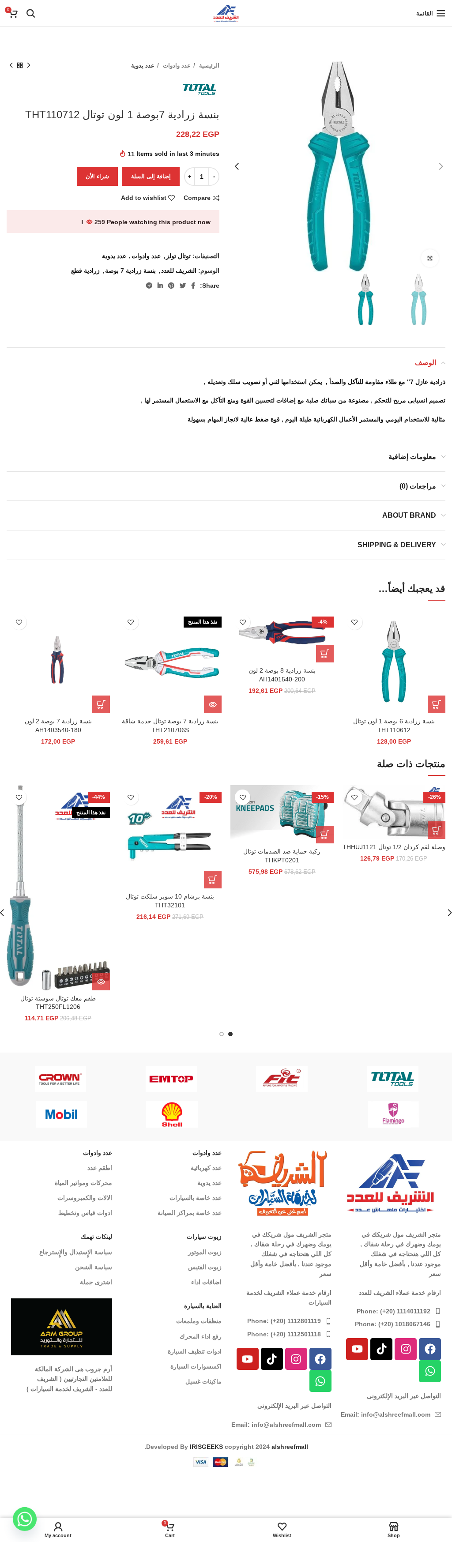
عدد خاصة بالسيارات (196, 1197)
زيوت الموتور (205, 1252)
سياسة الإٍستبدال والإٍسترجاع (75, 1252)
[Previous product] (28, 65)
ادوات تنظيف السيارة (195, 1351)
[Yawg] (167, 1079)
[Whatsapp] (430, 1371)
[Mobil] (356, 1114)
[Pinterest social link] (171, 285)
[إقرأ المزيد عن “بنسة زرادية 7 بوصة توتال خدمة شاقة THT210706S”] (213, 704)
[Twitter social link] (182, 285)
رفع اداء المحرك (201, 1336)
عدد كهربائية (206, 1167)
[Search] (31, 13)
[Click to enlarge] (430, 258)
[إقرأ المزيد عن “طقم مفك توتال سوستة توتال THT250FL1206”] (101, 981)
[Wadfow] (56, 1079)
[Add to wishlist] (354, 622)
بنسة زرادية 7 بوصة (130, 270)
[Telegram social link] (149, 285)
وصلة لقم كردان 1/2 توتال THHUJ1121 (394, 846)
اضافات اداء (206, 1282)
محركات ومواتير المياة (83, 1182)
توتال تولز (178, 256)
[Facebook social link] (193, 285)
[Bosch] (388, 1079)
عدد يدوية (142, 65)
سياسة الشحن (93, 1267)
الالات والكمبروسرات (84, 1197)
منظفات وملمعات (199, 1320)
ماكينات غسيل (203, 1381)
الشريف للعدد (178, 270)
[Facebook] (430, 1349)
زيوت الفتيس (205, 1267)
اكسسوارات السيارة (196, 1366)
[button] (436, 704)
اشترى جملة (96, 1282)
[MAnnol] (134, 1114)
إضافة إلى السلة (151, 176)
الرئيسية (208, 65)
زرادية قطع (85, 270)
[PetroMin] (245, 1114)
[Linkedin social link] (160, 285)
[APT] (277, 1079)
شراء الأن (97, 176)
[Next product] (11, 65)
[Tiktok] (381, 1349)
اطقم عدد (99, 1167)
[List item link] (390, 1311)
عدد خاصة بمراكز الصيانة (190, 1212)
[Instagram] (406, 1349)
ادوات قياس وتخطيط (85, 1212)
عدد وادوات (176, 65)
